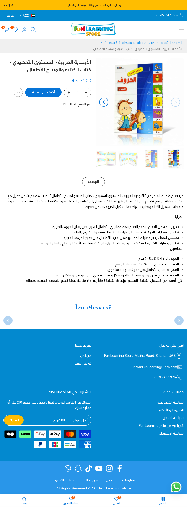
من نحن (85, 355)
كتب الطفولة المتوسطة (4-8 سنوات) (130, 42)
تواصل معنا (83, 363)
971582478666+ (167, 15)
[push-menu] (180, 29)
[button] (18, 92)
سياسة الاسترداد (171, 433)
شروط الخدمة (88, 480)
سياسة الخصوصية (170, 402)
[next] (103, 102)
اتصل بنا (108, 480)
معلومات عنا (126, 480)
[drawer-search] (33, 29)
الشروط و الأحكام (171, 410)
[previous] (175, 102)
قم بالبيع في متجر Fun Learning (161, 425)
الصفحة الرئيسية (171, 42)
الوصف (93, 182)
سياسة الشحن (173, 418)
